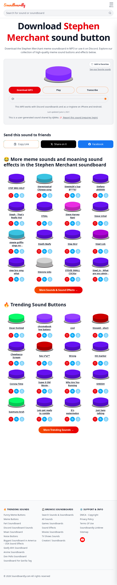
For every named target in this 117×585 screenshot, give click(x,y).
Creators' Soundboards (53, 540)
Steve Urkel (100, 216)
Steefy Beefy (44, 243)
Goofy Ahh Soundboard (15, 547)
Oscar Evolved (16, 327)
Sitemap (84, 531)
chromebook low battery (44, 328)
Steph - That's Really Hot (16, 216)
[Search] (110, 13)
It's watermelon (72, 412)
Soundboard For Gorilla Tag (18, 560)
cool (72, 327)
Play (58, 90)
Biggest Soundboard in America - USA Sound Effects (20, 542)
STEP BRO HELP (16, 188)
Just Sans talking (100, 412)
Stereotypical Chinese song (44, 188)
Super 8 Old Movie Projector (44, 384)
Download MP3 (25, 90)
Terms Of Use (87, 523)
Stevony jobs (44, 271)
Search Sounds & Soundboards (58, 514)
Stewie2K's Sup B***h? (72, 188)
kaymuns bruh (16, 411)
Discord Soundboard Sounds (18, 527)
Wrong (72, 355)
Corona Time (16, 383)
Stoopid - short (100, 327)
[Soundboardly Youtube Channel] (82, 539)
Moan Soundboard (13, 531)
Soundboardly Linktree (91, 527)
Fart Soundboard (12, 523)
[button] (58, 73)
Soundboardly (14, 5)
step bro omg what (16, 272)
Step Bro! (72, 243)
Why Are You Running (72, 384)
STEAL (44, 216)
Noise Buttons (11, 536)
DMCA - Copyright (89, 514)
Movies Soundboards (52, 531)
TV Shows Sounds (51, 536)
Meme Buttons (11, 519)
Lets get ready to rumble (44, 412)
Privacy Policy (87, 519)
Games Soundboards (52, 523)
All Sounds (47, 519)
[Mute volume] (13, 99)
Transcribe (92, 90)
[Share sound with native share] (22, 195)
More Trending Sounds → (58, 430)
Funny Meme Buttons (14, 514)
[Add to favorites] (11, 195)
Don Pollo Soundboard (15, 556)
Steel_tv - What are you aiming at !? (100, 272)
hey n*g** (44, 355)
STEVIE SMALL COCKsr (72, 272)
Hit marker (100, 355)
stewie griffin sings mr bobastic (16, 244)
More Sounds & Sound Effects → (58, 290)
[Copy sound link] (16, 195)
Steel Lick (101, 243)
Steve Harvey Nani (73, 216)
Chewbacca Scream (16, 356)
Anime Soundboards (14, 552)
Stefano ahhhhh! (100, 188)
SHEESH (100, 383)
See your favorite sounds (100, 69)
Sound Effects (49, 527)
